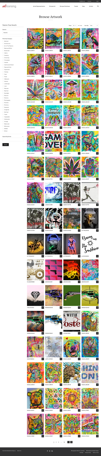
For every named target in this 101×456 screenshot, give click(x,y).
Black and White (8, 48)
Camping (6, 55)
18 (64, 442)
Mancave (6, 88)
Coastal (6, 62)
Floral (5, 76)
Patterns (6, 98)
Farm (5, 74)
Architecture (7, 43)
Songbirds (6, 109)
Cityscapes (7, 60)
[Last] (71, 442)
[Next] (68, 442)
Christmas (6, 57)
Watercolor (6, 124)
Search (4, 29)
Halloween (6, 79)
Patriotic (6, 95)
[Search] (98, 6)
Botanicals (6, 50)
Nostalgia (6, 93)
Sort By (86, 25)
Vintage (6, 121)
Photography (7, 100)
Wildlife (6, 128)
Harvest (6, 81)
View (70, 25)
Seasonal (6, 107)
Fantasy (6, 72)
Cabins (6, 53)
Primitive (6, 105)
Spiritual (6, 112)
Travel (5, 114)
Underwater (7, 119)
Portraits (6, 102)
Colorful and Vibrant (9, 64)
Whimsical (6, 126)
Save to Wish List (43, 50)
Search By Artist (6, 136)
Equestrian (7, 69)
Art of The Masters (8, 46)
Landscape (7, 83)
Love (5, 86)
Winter (5, 131)
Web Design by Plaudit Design (92, 450)
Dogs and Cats (7, 67)
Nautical (6, 90)
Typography (7, 116)
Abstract (6, 41)
